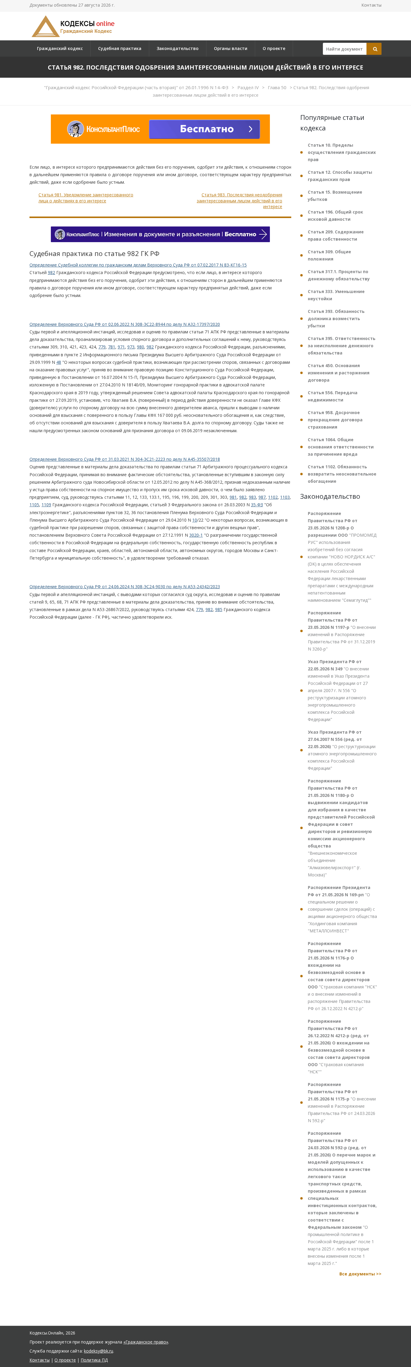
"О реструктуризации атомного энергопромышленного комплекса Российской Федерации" (342, 750)
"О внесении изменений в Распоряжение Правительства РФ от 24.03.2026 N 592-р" (342, 1102)
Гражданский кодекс (60, 48)
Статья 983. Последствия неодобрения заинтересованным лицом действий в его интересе (239, 200)
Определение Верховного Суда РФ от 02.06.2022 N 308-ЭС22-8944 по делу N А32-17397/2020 (124, 324)
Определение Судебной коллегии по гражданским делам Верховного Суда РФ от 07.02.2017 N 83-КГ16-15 (138, 265)
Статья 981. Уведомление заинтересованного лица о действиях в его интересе (86, 198)
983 (252, 497)
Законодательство (178, 48)
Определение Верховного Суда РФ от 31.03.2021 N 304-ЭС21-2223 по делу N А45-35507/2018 (124, 459)
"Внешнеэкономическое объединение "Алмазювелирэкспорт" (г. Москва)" (341, 828)
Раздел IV (248, 87)
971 (121, 347)
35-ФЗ (257, 504)
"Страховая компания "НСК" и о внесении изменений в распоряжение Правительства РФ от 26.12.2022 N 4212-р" (342, 976)
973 (130, 347)
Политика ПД (94, 1360)
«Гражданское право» (145, 1342)
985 (218, 609)
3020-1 (196, 535)
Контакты (371, 5)
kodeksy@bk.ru (98, 1351)
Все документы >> (360, 1274)
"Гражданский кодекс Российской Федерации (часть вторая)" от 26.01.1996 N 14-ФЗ (137, 87)
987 (262, 497)
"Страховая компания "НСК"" (339, 1046)
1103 (285, 497)
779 (102, 347)
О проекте (274, 48)
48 (58, 362)
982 (51, 272)
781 (111, 347)
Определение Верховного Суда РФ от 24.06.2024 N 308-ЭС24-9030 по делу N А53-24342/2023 (124, 586)
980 (140, 347)
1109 (46, 504)
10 (194, 520)
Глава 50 (278, 87)
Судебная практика (119, 48)
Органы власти (230, 48)
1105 (34, 504)
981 (233, 497)
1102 (273, 497)
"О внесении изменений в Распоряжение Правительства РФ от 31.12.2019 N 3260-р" (342, 631)
